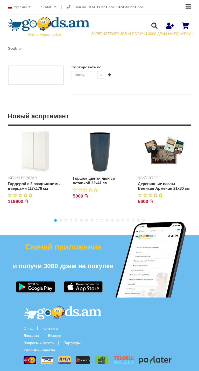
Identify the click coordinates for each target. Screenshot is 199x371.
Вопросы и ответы (39, 343)
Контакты (50, 328)
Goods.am (15, 48)
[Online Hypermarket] (48, 24)
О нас (28, 328)
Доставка (31, 335)
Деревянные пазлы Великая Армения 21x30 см (164, 186)
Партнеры (72, 343)
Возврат (54, 335)
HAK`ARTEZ (148, 178)
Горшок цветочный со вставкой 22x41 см (94, 180)
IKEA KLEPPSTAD (22, 178)
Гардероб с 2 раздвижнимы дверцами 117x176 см (34, 186)
